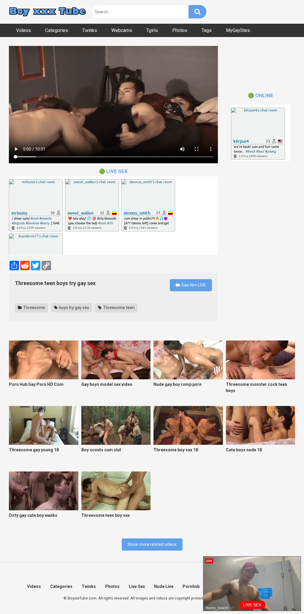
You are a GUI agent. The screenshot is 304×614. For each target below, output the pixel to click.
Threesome (33, 307)
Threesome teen (118, 307)
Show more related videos (152, 544)
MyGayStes (238, 30)
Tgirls (152, 30)
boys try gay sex (73, 307)
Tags (207, 30)
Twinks (89, 30)
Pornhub (191, 586)
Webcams (121, 30)
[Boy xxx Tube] (47, 12)
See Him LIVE (193, 285)
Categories (56, 30)
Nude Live (163, 586)
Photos (179, 30)
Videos (23, 30)
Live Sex (137, 586)
